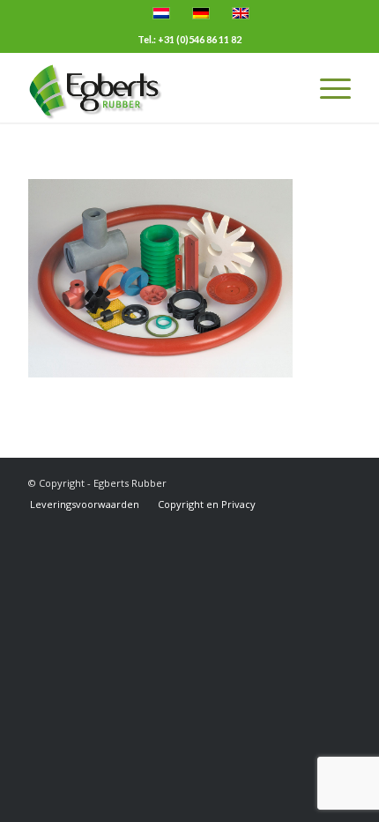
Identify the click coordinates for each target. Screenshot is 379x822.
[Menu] (326, 87)
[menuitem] (84, 504)
